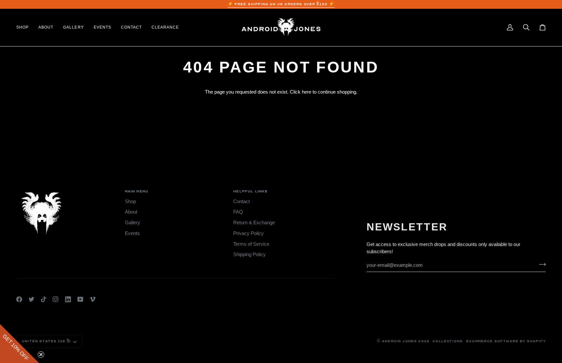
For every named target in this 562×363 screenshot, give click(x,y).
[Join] (540, 264)
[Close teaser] (41, 354)
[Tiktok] (43, 299)
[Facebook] (19, 299)
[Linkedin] (68, 299)
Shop (130, 201)
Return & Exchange (254, 222)
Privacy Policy (248, 233)
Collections (448, 341)
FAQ (238, 211)
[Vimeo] (93, 299)
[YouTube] (80, 299)
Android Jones (399, 341)
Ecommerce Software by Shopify (506, 341)
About (131, 211)
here (306, 92)
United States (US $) (46, 341)
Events (132, 233)
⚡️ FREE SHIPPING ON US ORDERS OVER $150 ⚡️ (281, 4)
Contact (241, 201)
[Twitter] (31, 299)
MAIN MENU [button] (137, 191)
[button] (24, 27)
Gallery (132, 222)
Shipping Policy (249, 254)
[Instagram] (56, 299)
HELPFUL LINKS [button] (250, 191)
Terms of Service (251, 244)
